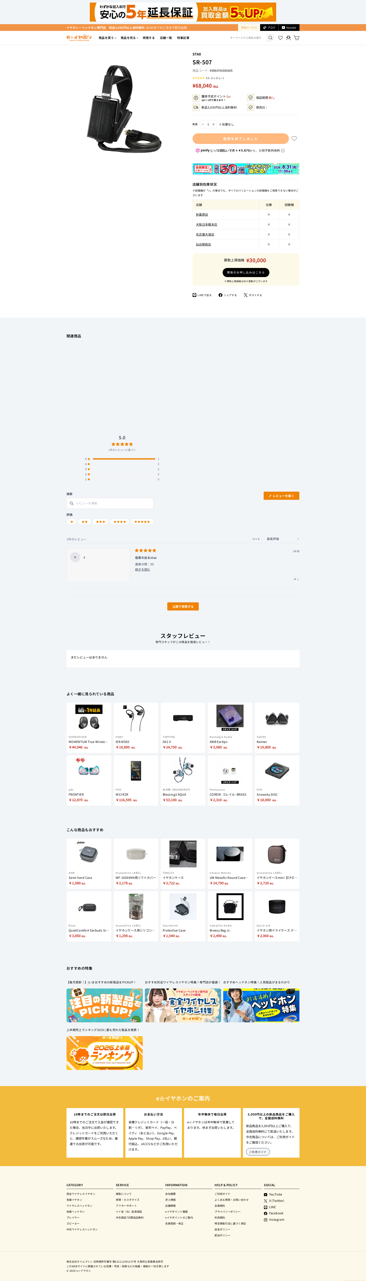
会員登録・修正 (174, 1223)
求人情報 (170, 1199)
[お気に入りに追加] (294, 138)
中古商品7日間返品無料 (130, 1217)
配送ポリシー (222, 1235)
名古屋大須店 (205, 234)
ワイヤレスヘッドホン (80, 1205)
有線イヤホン (74, 1199)
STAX (197, 54)
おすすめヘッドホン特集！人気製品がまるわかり (256, 982)
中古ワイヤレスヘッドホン (82, 1229)
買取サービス (249, 27)
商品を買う (106, 38)
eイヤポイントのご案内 (179, 1217)
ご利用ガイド (258, 1152)
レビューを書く (285, 496)
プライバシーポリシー (228, 1211)
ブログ (271, 27)
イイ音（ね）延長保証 (129, 1211)
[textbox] (110, 503)
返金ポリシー (222, 1229)
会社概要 (170, 1193)
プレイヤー (73, 1217)
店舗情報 (170, 1205)
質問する (178, 607)
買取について (124, 1193)
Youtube (291, 27)
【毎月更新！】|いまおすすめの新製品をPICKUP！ (101, 982)
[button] (208, 78)
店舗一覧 (166, 38)
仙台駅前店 (203, 244)
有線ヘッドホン (76, 1211)
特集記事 (183, 38)
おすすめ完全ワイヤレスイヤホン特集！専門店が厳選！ (183, 982)
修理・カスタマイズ (127, 1199)
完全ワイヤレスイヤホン (81, 1193)
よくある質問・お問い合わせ (232, 1199)
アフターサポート (126, 1205)
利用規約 (220, 1217)
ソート (256, 539)
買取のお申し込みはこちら (246, 272)
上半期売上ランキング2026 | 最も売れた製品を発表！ (103, 1030)
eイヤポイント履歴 (176, 1211)
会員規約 (220, 1205)
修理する (149, 38)
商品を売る (128, 38)
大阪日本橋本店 (206, 224)
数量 (195, 124)
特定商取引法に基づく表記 (230, 1223)
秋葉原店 (202, 214)
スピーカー (73, 1223)
